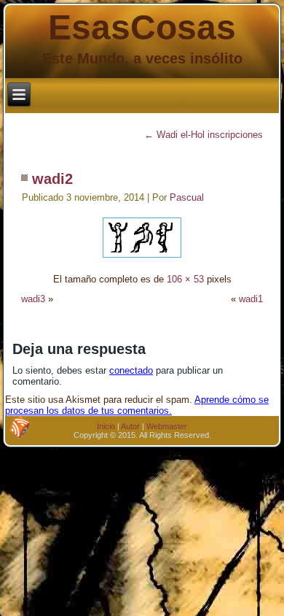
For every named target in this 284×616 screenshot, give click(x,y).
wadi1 (251, 298)
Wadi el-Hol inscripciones (203, 134)
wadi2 (52, 179)
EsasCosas (142, 27)
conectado (131, 370)
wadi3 (33, 298)
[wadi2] (142, 259)
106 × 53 (185, 279)
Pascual (187, 197)
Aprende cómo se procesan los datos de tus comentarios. (137, 405)
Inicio (106, 426)
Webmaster (166, 426)
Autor (130, 426)
